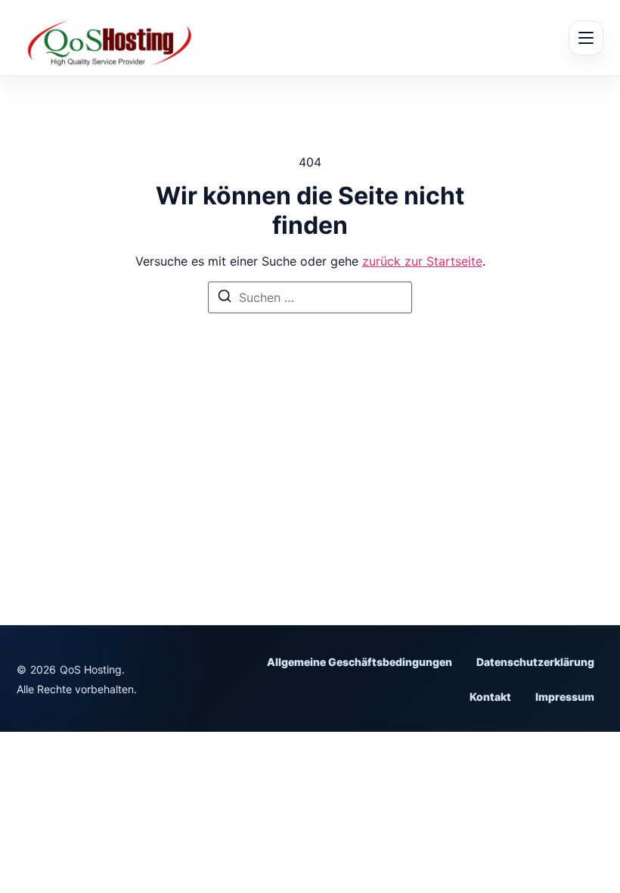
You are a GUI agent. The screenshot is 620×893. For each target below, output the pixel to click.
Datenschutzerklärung (535, 661)
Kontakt (490, 696)
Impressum (564, 696)
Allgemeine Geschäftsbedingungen (359, 661)
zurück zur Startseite (422, 261)
